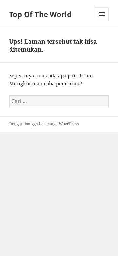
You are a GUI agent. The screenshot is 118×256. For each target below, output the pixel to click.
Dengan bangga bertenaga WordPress (44, 124)
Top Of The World (40, 14)
